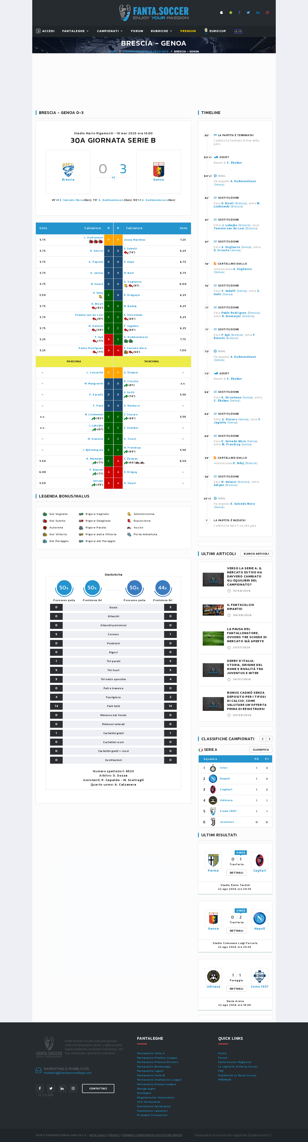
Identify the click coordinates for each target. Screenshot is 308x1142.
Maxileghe (144, 1093)
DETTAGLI (236, 873)
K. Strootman (133, 315)
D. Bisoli (97, 304)
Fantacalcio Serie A (151, 1053)
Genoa (158, 179)
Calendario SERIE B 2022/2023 (145, 51)
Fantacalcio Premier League (157, 1058)
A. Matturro (132, 406)
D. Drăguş (130, 472)
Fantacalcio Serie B (151, 1075)
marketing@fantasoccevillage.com (68, 1073)
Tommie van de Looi (89, 315)
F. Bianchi (96, 470)
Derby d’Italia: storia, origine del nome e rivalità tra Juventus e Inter (245, 666)
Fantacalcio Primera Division (158, 1062)
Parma (213, 870)
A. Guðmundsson (111, 200)
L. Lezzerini (95, 372)
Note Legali (98, 1135)
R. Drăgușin (132, 295)
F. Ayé (99, 337)
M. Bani (129, 273)
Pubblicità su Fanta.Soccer (237, 1075)
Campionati (108, 31)
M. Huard (97, 284)
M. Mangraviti (94, 383)
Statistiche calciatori (152, 1111)
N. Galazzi (96, 326)
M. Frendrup (132, 448)
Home (113, 51)
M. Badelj (130, 306)
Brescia (68, 179)
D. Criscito (131, 381)
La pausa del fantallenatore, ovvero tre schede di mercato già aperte (247, 635)
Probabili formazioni (152, 1115)
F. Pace (98, 406)
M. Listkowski (94, 414)
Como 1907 (228, 811)
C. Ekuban (131, 459)
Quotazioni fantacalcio (154, 1106)
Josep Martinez (135, 240)
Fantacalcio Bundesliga (154, 1067)
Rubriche (159, 31)
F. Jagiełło (131, 326)
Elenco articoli (256, 554)
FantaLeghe (73, 31)
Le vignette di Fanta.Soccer (238, 1067)
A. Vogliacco (133, 282)
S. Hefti (129, 392)
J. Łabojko (96, 425)
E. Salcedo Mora (71, 200)
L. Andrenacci (93, 237)
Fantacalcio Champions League (159, 1080)
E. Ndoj (98, 293)
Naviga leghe (146, 1089)
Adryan (98, 481)
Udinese (226, 800)
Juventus (227, 822)
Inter (224, 767)
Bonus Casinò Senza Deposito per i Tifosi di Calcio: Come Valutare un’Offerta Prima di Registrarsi (247, 700)
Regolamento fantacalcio (156, 1097)
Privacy (114, 1135)
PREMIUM (224, 1080)
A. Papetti (96, 262)
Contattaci (98, 1088)
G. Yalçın (130, 483)
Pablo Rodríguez (91, 348)
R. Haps (129, 262)
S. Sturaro (131, 414)
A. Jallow (96, 273)
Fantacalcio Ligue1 (150, 1071)
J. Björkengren (93, 450)
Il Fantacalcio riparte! (240, 606)
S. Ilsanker (131, 428)
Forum (137, 31)
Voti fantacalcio (149, 1102)
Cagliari (226, 789)
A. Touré (130, 439)
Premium (188, 31)
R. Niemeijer (94, 459)
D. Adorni (96, 251)
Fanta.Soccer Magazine (235, 1062)
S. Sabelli (130, 249)
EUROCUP (217, 31)
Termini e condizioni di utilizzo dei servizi (152, 1135)
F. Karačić (96, 395)
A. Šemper (131, 372)
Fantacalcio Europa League (156, 1084)
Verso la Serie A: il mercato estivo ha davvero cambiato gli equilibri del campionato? (244, 576)
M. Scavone (95, 439)
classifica (261, 750)
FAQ (221, 1071)
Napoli (225, 778)
